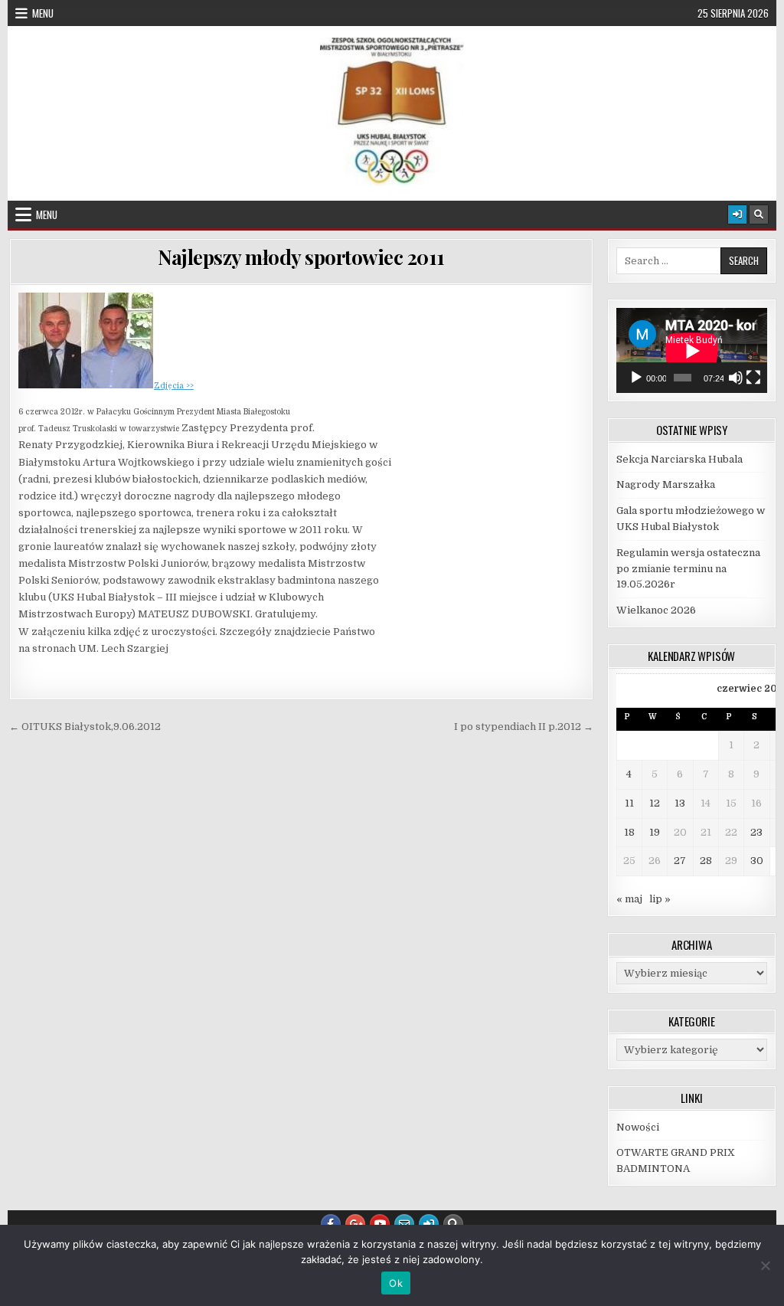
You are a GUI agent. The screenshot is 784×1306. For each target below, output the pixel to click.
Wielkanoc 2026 (656, 610)
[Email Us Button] (404, 1224)
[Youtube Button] (380, 1224)
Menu (43, 13)
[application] (691, 350)
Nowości (637, 1127)
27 (680, 860)
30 (756, 860)
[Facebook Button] (331, 1224)
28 (706, 860)
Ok (396, 1283)
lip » (660, 899)
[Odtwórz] (636, 377)
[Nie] (765, 1265)
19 (654, 832)
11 (629, 803)
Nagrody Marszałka (665, 484)
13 (680, 803)
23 (756, 832)
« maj (629, 899)
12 (654, 803)
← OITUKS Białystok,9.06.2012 (85, 726)
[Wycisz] (735, 377)
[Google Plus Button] (355, 1224)
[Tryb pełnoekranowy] (753, 377)
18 (629, 832)
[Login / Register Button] (737, 214)
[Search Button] (759, 214)
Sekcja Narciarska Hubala (679, 459)
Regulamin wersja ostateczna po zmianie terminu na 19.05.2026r (688, 569)
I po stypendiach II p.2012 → (523, 726)
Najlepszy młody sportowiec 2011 (301, 257)
